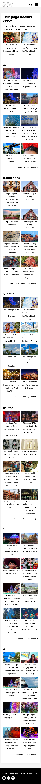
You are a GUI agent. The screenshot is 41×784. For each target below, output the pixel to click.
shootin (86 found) (29, 397)
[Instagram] (13, 778)
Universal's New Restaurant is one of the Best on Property (29, 338)
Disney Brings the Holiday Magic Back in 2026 (11, 693)
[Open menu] (36, 4)
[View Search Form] (30, 4)
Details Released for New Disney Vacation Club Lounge (30, 385)
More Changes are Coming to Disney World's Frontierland (11, 272)
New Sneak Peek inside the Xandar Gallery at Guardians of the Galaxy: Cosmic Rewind (11, 429)
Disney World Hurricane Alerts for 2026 (11, 109)
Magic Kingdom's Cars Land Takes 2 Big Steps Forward (30, 548)
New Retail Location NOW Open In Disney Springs (11, 454)
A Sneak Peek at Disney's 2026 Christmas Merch (29, 159)
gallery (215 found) (28, 519)
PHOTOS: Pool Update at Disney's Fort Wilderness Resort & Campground (30, 507)
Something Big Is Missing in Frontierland (29, 197)
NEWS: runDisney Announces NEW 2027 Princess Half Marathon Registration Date (11, 626)
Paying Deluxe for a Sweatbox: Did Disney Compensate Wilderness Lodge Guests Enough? (11, 479)
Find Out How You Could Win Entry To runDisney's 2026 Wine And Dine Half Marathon (29, 134)
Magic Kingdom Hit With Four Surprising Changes (11, 313)
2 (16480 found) (30, 754)
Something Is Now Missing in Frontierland (30, 225)
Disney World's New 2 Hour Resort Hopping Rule (29, 598)
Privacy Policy (32, 773)
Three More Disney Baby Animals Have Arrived (11, 504)
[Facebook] (4, 778)
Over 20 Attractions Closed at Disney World (11, 159)
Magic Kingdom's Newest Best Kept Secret (29, 360)
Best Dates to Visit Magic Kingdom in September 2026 (30, 84)
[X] (8, 778)
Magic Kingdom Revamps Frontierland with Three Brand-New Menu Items (11, 200)
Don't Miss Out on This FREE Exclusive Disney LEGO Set (11, 338)
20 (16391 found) (29, 167)
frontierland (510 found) (27, 283)
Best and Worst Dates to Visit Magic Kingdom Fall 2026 (29, 109)
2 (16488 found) (30, 638)
